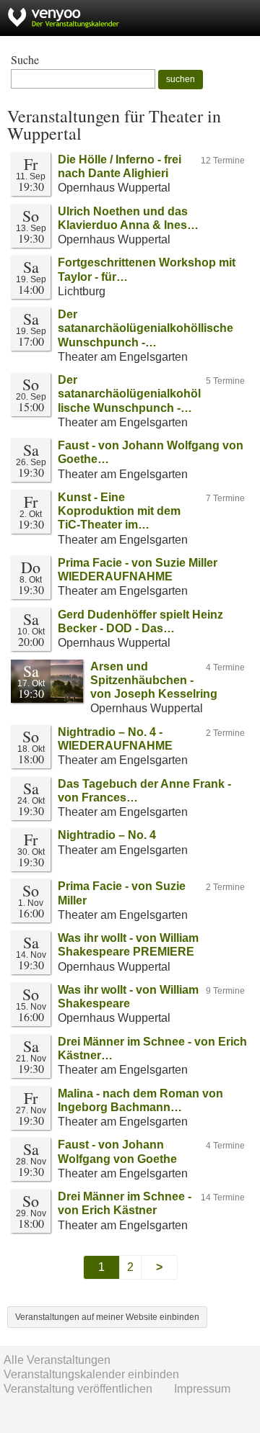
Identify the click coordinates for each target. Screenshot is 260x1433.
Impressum (202, 1389)
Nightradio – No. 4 (107, 835)
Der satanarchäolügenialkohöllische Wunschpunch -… (145, 328)
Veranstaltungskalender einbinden (91, 1374)
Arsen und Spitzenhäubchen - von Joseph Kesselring (153, 680)
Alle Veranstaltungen (57, 1360)
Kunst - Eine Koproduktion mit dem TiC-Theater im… (119, 511)
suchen (180, 79)
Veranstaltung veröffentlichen (78, 1389)
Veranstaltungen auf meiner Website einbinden (107, 1317)
